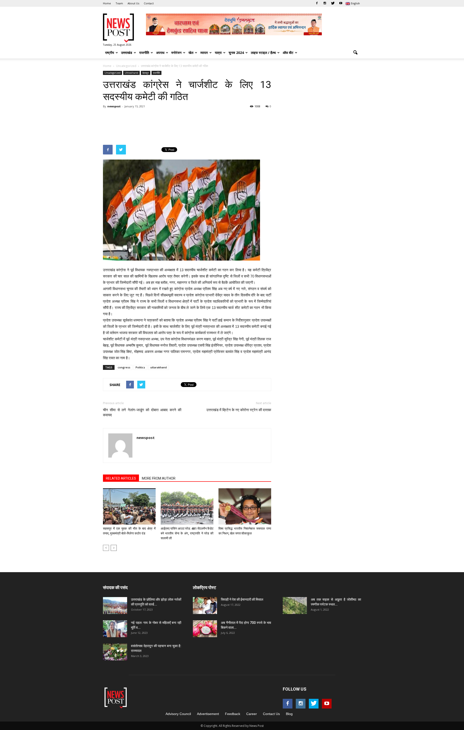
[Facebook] (316, 3)
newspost (114, 106)
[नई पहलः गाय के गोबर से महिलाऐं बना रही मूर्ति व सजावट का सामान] (115, 628)
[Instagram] (324, 3)
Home (107, 3)
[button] (355, 52)
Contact (149, 3)
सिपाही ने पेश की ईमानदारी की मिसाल (242, 599)
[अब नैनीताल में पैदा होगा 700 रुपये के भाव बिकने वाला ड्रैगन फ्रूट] (205, 628)
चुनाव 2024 (236, 52)
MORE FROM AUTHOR (158, 478)
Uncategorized (112, 72)
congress (124, 367)
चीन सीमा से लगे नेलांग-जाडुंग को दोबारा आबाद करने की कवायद (142, 412)
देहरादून (145, 72)
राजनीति (144, 52)
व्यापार (204, 52)
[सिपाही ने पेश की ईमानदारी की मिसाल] (205, 605)
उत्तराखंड (126, 52)
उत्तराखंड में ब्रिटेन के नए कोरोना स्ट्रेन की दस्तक (238, 410)
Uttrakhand (131, 72)
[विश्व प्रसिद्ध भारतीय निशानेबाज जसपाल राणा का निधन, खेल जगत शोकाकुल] (244, 506)
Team (119, 3)
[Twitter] (332, 3)
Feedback (232, 714)
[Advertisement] (191, 123)
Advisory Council (178, 714)
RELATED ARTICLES (121, 478)
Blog (289, 714)
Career (251, 714)
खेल (190, 52)
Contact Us (271, 714)
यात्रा (218, 52)
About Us (133, 3)
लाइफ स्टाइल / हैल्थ (263, 52)
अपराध (160, 52)
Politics (140, 367)
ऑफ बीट (288, 52)
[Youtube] (340, 3)
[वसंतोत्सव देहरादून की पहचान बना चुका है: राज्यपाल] (115, 651)
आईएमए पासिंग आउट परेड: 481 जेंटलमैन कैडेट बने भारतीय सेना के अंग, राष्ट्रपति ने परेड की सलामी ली (187, 533)
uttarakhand (158, 367)
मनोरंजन (176, 52)
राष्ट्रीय (109, 52)
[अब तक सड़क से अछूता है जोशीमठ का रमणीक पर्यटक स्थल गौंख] (295, 605)
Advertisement (208, 714)
